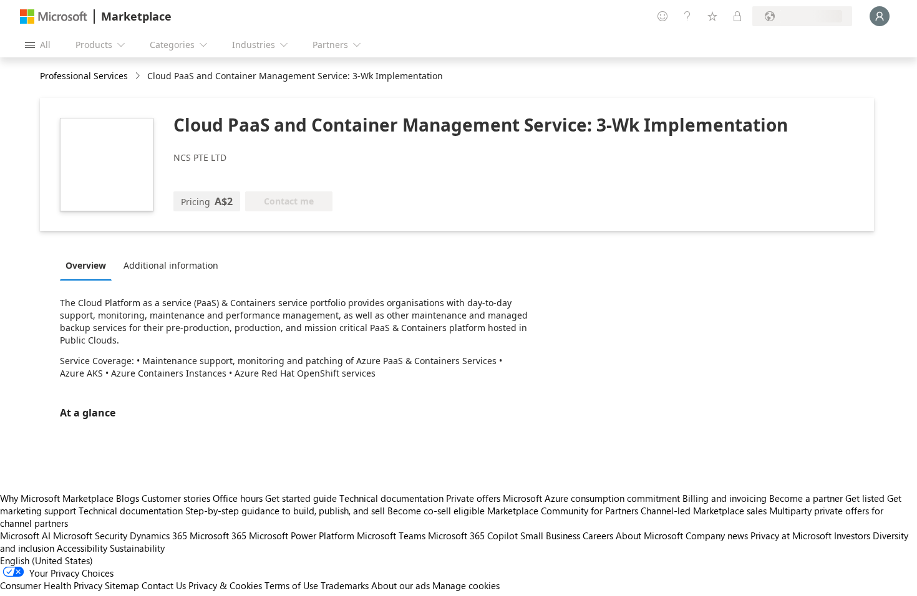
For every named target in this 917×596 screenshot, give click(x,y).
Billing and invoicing (724, 498)
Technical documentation (391, 498)
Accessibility (82, 548)
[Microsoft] (53, 16)
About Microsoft (649, 535)
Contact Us (164, 585)
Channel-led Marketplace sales (704, 510)
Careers (598, 535)
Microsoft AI (25, 535)
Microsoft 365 (218, 535)
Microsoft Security (90, 535)
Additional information (171, 265)
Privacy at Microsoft (791, 535)
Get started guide (301, 498)
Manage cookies (466, 585)
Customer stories (176, 498)
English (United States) (46, 560)
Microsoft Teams (391, 535)
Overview (86, 265)
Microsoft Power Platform (301, 535)
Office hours (238, 498)
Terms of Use (291, 585)
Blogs (127, 498)
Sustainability (137, 548)
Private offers (473, 498)
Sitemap (122, 585)
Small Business (550, 535)
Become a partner (806, 498)
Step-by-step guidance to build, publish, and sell (285, 510)
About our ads (400, 585)
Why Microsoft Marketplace (57, 498)
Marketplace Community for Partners (562, 510)
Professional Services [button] (84, 76)
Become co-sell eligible (436, 510)
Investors (852, 535)
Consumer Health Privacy (51, 585)
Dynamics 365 (158, 535)
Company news (717, 535)
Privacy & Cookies (225, 585)
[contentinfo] (138, 76)
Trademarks (345, 585)
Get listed (865, 498)
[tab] (89, 265)
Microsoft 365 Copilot (473, 535)
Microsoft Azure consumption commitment (592, 498)
